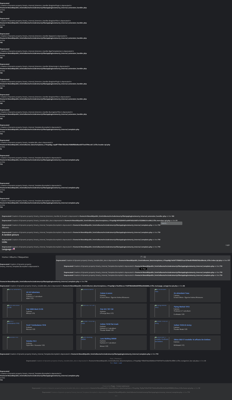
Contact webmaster (123, 386)
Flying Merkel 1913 (181, 307)
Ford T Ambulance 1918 (36, 325)
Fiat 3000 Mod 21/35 (34, 309)
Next (115, 363)
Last (120, 363)
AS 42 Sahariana (33, 292)
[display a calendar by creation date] (144, 257)
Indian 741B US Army (183, 325)
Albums (5, 227)
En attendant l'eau (181, 293)
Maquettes (23, 257)
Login (228, 245)
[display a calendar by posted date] (141, 257)
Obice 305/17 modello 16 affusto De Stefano (192, 339)
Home (5, 257)
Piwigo (113, 386)
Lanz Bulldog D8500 (108, 338)
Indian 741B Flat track (109, 324)
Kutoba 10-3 (31, 341)
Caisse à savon (106, 293)
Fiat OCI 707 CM (106, 309)
